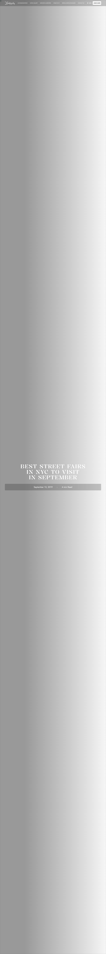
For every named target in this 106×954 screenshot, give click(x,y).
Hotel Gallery (34, 3)
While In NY (56, 3)
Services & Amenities (45, 3)
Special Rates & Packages (68, 3)
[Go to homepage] (10, 3)
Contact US (81, 3)
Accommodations (22, 3)
